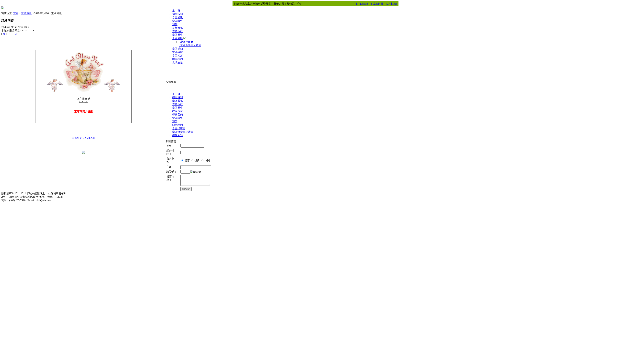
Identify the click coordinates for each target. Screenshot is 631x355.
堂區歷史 (177, 34)
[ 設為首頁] (377, 3)
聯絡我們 (177, 59)
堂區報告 (177, 21)
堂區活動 (177, 48)
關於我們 (177, 125)
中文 (355, 3)
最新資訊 (177, 27)
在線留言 (177, 111)
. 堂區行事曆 (186, 41)
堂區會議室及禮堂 (182, 131)
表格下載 (177, 31)
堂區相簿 (177, 55)
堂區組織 (177, 52)
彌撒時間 (177, 14)
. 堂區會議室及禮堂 (190, 45)
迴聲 (174, 24)
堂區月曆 (177, 38)
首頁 (15, 13)
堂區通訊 (26, 13)
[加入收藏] (391, 3)
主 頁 (176, 10)
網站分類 (177, 135)
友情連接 (177, 62)
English (364, 3)
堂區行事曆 (178, 128)
